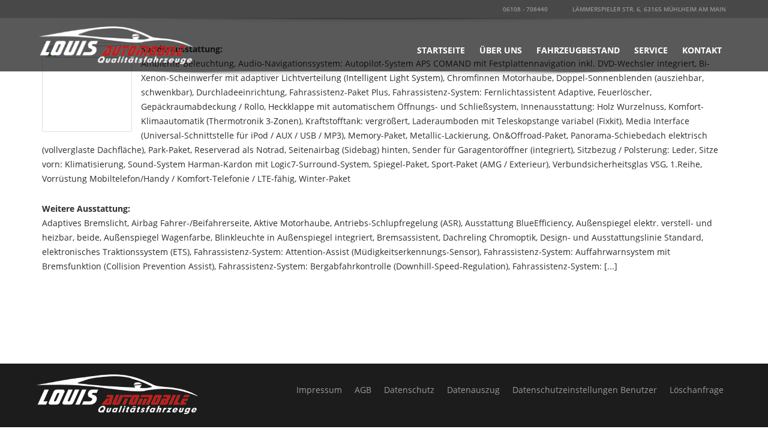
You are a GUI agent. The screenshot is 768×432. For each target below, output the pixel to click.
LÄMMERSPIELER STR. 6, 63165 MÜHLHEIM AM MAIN (648, 9)
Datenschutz (409, 389)
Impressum (319, 389)
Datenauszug (473, 389)
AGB (363, 389)
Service (651, 50)
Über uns (500, 50)
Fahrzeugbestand (578, 50)
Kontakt (702, 50)
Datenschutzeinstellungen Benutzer (584, 389)
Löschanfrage (697, 389)
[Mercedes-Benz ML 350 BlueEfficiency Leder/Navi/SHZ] (87, 86)
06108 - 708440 (524, 9)
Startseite (441, 50)
